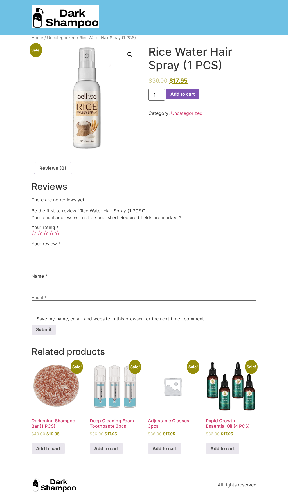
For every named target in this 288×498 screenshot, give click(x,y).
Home (37, 37)
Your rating (45, 227)
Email (39, 297)
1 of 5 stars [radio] (34, 232)
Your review (46, 243)
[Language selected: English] (265, 493)
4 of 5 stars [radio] (51, 232)
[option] (257, 494)
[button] (130, 55)
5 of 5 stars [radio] (57, 232)
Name (40, 276)
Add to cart (182, 94)
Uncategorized (61, 37)
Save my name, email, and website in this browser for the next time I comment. (121, 319)
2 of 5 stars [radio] (39, 232)
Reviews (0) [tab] (52, 168)
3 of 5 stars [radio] (45, 232)
